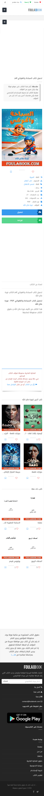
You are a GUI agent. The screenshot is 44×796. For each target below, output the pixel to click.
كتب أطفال (28, 180)
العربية (32, 177)
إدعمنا (38, 696)
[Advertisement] (22, 50)
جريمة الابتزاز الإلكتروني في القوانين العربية (11, 472)
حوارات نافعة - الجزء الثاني (11, 433)
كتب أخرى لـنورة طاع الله (32, 399)
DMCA (39, 756)
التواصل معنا (11, 384)
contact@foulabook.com (31, 701)
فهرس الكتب (37, 775)
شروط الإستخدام (36, 770)
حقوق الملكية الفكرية (34, 761)
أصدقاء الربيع (36, 561)
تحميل (20, 212)
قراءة (19, 220)
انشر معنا (37, 692)
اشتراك (5, 681)
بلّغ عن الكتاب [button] (30, 384)
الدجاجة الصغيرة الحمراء (11, 523)
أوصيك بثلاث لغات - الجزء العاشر (33, 433)
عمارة (40, 523)
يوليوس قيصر (14, 561)
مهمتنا (36, 2)
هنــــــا (13, 655)
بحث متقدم (16, 2)
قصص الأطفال (29, 184)
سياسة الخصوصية (36, 765)
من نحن (39, 751)
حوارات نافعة (37, 472)
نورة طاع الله (28, 205)
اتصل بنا (37, 687)
